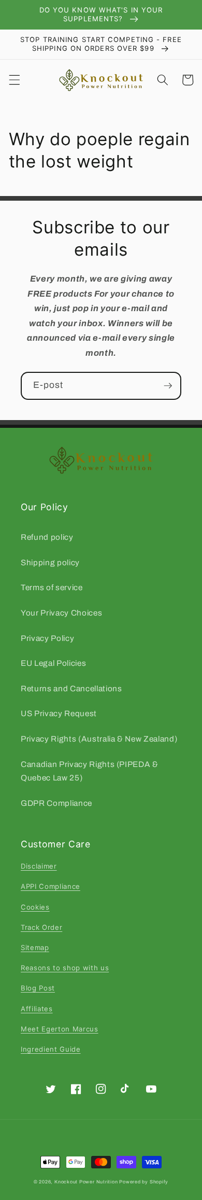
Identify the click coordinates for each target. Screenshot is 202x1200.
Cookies (35, 907)
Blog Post (38, 988)
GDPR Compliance (56, 803)
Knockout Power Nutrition (86, 1181)
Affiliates (37, 1008)
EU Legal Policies (53, 663)
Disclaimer (39, 866)
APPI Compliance (50, 886)
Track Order (41, 927)
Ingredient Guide (51, 1049)
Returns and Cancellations (71, 688)
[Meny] (14, 79)
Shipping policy (50, 562)
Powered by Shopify (143, 1181)
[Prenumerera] (167, 386)
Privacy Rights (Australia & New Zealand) (99, 738)
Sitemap (35, 947)
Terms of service (52, 587)
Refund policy (47, 537)
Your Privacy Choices (61, 612)
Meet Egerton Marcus (59, 1029)
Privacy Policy (47, 638)
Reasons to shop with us (65, 968)
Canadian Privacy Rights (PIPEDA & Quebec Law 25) (89, 771)
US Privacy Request (59, 713)
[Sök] (162, 79)
